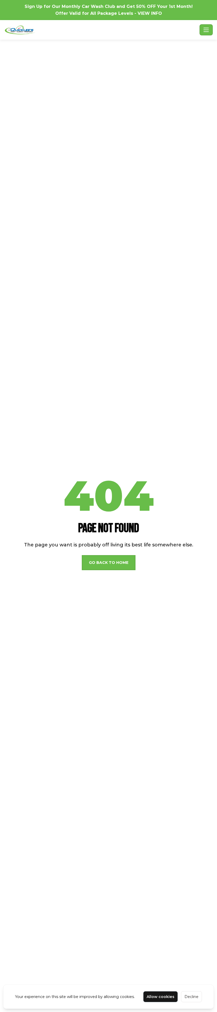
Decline (191, 996)
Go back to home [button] (108, 562)
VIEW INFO (150, 13)
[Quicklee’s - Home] (100, 30)
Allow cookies (160, 996)
